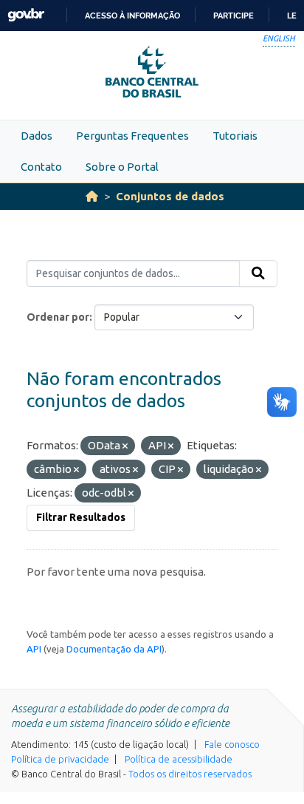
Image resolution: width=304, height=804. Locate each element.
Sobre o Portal (122, 166)
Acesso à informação (132, 15)
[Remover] (125, 446)
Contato (41, 166)
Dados (36, 135)
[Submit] (258, 273)
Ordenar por (58, 317)
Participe (233, 15)
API (34, 649)
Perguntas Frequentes (132, 135)
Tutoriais (235, 135)
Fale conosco (232, 744)
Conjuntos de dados (170, 196)
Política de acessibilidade (178, 759)
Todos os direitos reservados (190, 774)
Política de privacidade (60, 759)
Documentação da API (114, 649)
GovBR (25, 15)
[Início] (92, 196)
